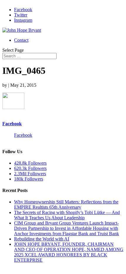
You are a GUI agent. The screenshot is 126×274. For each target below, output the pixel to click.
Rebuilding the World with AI (41, 238)
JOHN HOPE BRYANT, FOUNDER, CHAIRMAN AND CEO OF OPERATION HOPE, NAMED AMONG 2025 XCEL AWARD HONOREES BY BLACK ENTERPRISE (68, 252)
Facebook (12, 123)
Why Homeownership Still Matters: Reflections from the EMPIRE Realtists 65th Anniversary (66, 204)
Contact (21, 40)
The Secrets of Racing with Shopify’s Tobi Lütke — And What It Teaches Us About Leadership (67, 215)
